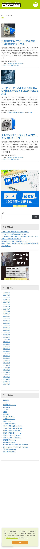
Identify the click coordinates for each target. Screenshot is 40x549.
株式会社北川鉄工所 (9, 65)
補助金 (5, 412)
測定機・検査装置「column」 (12, 430)
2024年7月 (6, 346)
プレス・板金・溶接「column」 (12, 428)
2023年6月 (6, 377)
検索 (2, 213)
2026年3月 (6, 300)
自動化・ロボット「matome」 (12, 437)
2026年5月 (6, 295)
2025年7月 (6, 318)
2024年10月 (6, 339)
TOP (2, 18)
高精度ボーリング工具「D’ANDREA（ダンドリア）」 (16, 241)
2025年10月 (6, 311)
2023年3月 (6, 384)
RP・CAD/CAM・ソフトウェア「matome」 (16, 444)
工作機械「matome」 (9, 405)
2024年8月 (6, 344)
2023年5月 (6, 379)
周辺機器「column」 (9, 442)
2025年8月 (6, 316)
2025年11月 (6, 309)
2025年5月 (6, 323)
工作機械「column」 (9, 424)
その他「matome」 (9, 419)
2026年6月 (6, 292)
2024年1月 (6, 360)
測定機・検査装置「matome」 (12, 433)
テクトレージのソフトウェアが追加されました (15, 232)
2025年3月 (6, 328)
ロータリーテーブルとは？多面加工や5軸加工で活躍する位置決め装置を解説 (19, 90)
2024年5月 (6, 351)
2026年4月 (6, 297)
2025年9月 (6, 314)
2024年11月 (6, 337)
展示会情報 (6, 407)
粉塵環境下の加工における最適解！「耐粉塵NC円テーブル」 (19, 42)
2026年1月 (6, 304)
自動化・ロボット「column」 (12, 435)
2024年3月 (6, 356)
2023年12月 (6, 363)
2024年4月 (6, 353)
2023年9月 (6, 370)
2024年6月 (6, 349)
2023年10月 (6, 367)
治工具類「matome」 (18, 112)
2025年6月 (6, 321)
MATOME (10, 112)
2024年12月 (6, 335)
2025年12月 (6, 307)
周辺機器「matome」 (9, 440)
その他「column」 (9, 416)
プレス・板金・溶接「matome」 (13, 426)
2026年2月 (6, 302)
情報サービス (7, 421)
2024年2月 (6, 358)
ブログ (5, 402)
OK (20, 542)
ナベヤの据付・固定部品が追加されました (13, 234)
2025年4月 (6, 325)
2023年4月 (6, 382)
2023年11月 (6, 365)
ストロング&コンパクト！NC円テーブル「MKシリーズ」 (19, 136)
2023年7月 (6, 374)
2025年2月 (6, 330)
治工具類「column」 (18, 63)
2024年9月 (6, 342)
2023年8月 (6, 372)
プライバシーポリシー (12, 538)
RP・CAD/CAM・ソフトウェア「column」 (15, 447)
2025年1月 (6, 332)
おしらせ (6, 409)
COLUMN (10, 63)
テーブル (17, 65)
